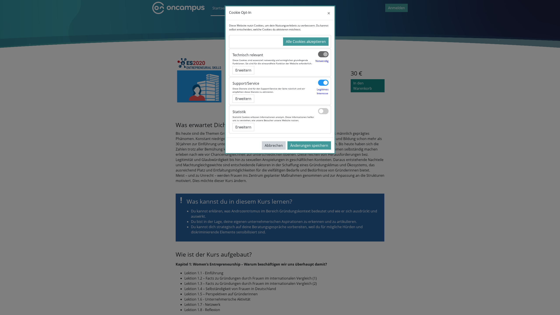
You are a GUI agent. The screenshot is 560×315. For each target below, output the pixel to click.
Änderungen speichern (309, 145)
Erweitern (243, 70)
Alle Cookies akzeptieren (306, 41)
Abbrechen (274, 145)
